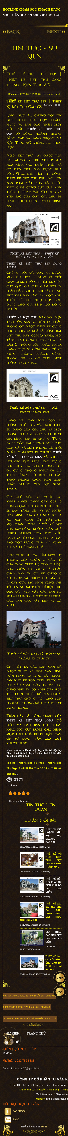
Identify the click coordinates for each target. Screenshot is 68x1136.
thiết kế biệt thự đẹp (18, 756)
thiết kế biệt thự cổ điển (34, 454)
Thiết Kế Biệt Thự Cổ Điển (34, 768)
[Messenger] (59, 992)
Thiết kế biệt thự (22, 317)
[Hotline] (9, 1039)
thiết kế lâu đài (52, 753)
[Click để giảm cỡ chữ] (59, 104)
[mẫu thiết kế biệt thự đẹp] (34, 230)
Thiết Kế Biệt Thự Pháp (30, 762)
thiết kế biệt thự (32, 750)
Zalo (16, 1119)
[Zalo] (59, 977)
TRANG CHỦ (36, 1033)
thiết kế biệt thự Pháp (30, 720)
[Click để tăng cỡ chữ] (56, 104)
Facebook (19, 1111)
